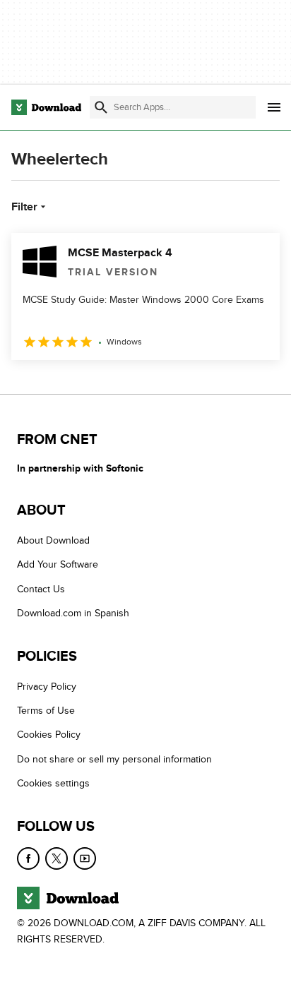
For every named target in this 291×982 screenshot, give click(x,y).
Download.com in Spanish (73, 613)
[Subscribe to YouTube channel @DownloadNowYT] (84, 858)
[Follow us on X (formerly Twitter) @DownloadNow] (56, 858)
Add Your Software (57, 564)
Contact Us (41, 589)
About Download (53, 540)
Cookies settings (53, 783)
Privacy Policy (46, 687)
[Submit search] (101, 107)
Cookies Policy (49, 735)
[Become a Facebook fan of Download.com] (28, 858)
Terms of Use (46, 711)
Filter (24, 207)
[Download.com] (46, 107)
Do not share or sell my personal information (114, 759)
